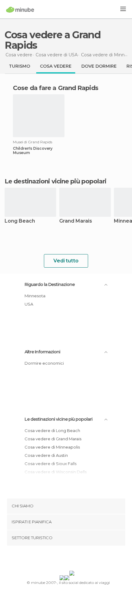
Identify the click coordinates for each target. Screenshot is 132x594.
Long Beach (20, 221)
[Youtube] (80, 559)
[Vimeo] (72, 559)
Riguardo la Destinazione (50, 284)
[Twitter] (64, 559)
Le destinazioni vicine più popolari (56, 181)
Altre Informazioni (42, 352)
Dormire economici (44, 363)
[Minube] (20, 9)
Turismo (19, 66)
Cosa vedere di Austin (46, 455)
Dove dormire (99, 66)
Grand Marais (75, 221)
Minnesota (35, 295)
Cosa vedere (56, 66)
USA (29, 304)
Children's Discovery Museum (32, 150)
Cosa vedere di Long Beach (52, 430)
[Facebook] (56, 559)
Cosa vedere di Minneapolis (52, 447)
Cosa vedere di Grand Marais (53, 438)
